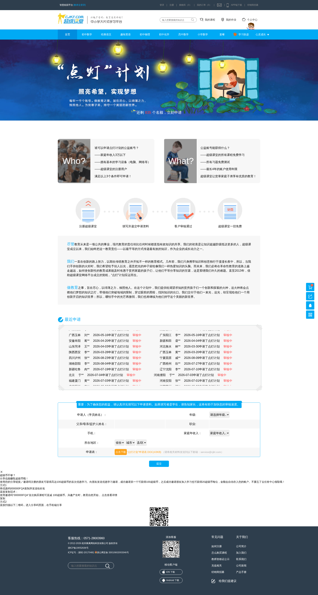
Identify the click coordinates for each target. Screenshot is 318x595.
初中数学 (87, 34)
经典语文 (106, 34)
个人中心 (252, 19)
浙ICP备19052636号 (78, 548)
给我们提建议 (227, 580)
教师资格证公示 (220, 559)
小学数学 (203, 34)
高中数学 (183, 34)
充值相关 (216, 565)
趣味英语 (125, 34)
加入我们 (241, 552)
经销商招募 (252, 5)
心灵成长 (261, 34)
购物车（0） (185, 5)
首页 (67, 34)
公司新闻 (241, 565)
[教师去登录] (79, 5)
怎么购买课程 (219, 552)
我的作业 (231, 19)
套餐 (222, 34)
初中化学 (164, 34)
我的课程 (210, 19)
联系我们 (241, 559)
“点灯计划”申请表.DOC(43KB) (138, 452)
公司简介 (241, 546)
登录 (162, 5)
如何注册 (216, 546)
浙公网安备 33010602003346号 (113, 552)
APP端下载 (236, 5)
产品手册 (241, 572)
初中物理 (145, 34)
